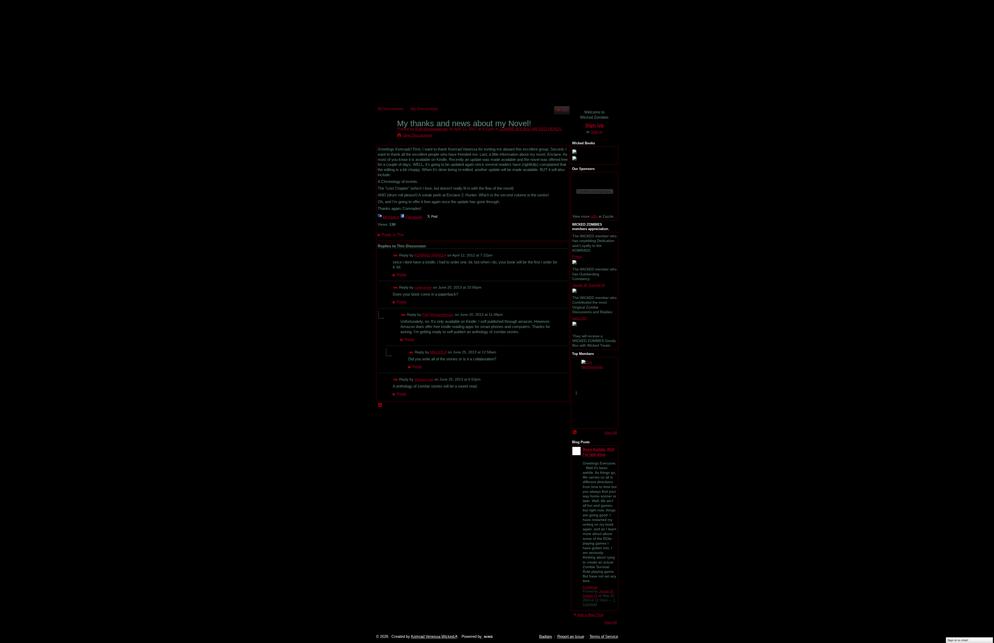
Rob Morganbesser (431, 129)
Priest (577, 256)
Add (564, 110)
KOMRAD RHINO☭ (430, 255)
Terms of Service (603, 636)
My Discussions (424, 108)
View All (610, 433)
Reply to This (391, 234)
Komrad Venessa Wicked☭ (434, 636)
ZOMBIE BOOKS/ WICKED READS (530, 129)
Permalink (395, 255)
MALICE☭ (438, 352)
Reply (400, 275)
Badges (545, 636)
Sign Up (594, 125)
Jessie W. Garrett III (588, 285)
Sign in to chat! (957, 640)
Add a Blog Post (590, 615)
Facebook (414, 217)
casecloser (423, 287)
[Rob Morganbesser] (385, 133)
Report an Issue (570, 636)
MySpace (391, 217)
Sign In (596, 132)
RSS (380, 405)
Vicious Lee (423, 379)
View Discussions (417, 135)
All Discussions (390, 108)
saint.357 (579, 318)
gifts (594, 216)
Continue (590, 587)
